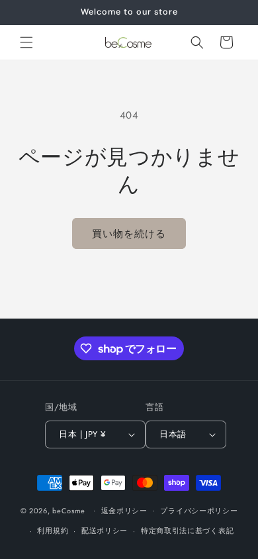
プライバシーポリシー (198, 510)
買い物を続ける (129, 234)
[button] (26, 42)
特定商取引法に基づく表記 (187, 530)
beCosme (68, 510)
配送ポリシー (104, 530)
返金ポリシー (124, 510)
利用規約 (52, 530)
